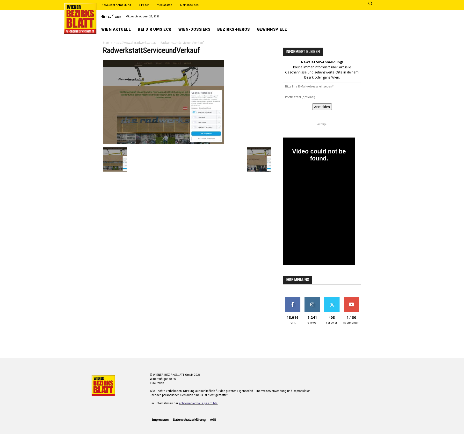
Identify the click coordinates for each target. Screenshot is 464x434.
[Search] (370, 4)
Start (106, 43)
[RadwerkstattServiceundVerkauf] (163, 142)
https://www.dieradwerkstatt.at (135, 43)
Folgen (312, 298)
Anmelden (322, 106)
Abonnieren (351, 298)
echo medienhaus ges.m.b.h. (198, 403)
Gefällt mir (292, 298)
